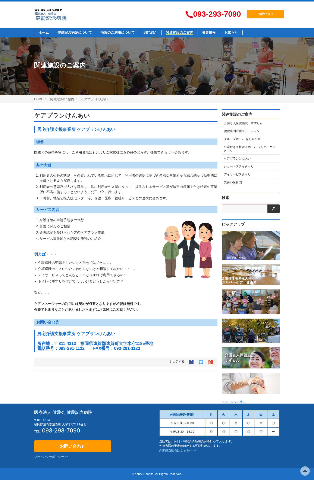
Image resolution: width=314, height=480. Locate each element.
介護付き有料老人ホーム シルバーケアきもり (250, 148)
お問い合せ (265, 14)
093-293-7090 (217, 14)
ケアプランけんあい (62, 115)
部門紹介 (150, 32)
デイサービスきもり (237, 174)
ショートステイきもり (239, 166)
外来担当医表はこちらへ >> (177, 450)
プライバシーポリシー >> (51, 456)
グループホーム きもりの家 (242, 139)
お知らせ (231, 32)
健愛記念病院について (75, 32)
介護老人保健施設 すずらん (243, 123)
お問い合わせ (72, 446)
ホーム (44, 32)
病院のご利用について (118, 32)
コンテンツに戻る (234, 402)
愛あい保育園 (233, 182)
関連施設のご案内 (179, 32)
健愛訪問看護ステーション (242, 131)
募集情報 (209, 32)
